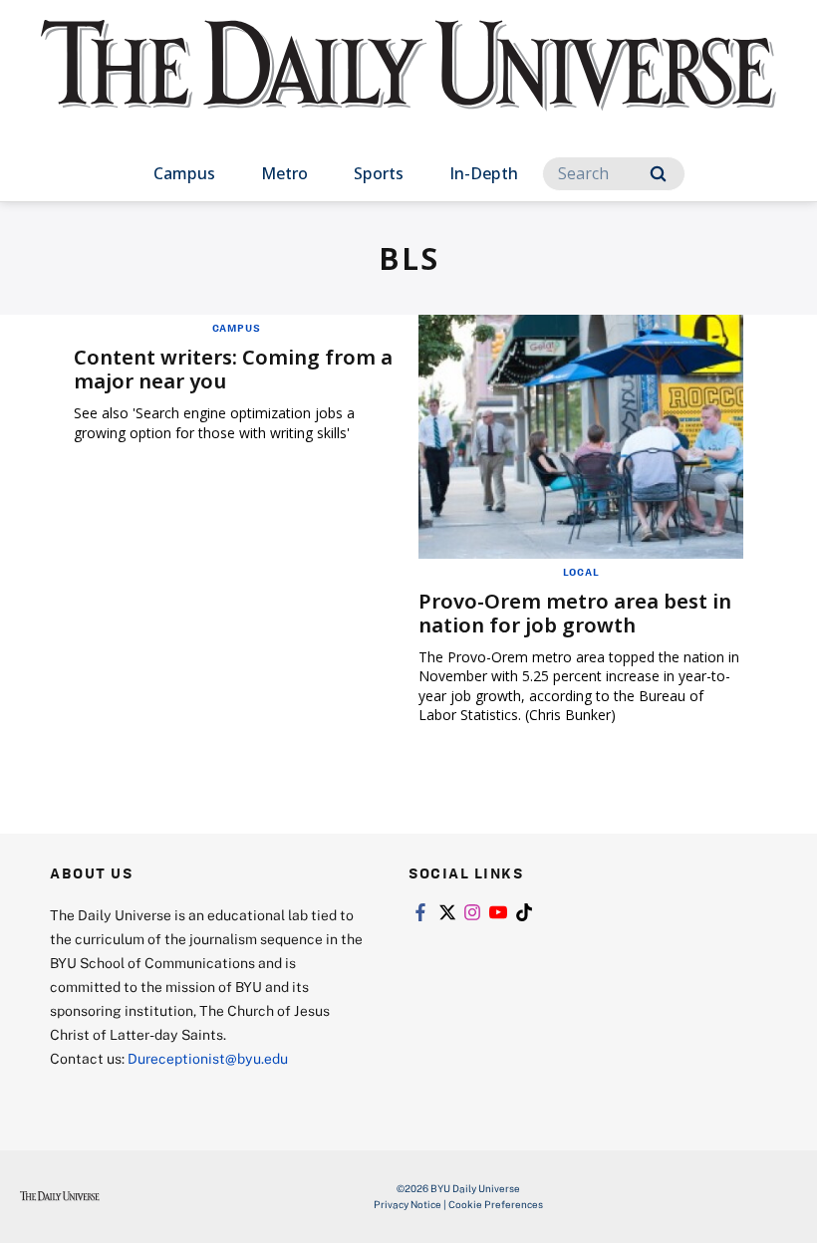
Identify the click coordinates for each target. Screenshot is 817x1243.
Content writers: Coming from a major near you (233, 369)
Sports (379, 173)
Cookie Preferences (495, 1204)
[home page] (408, 83)
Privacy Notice (407, 1204)
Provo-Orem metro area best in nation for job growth (574, 613)
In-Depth (483, 173)
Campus (184, 173)
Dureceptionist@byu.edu (208, 1058)
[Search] (658, 173)
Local (581, 572)
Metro (284, 173)
